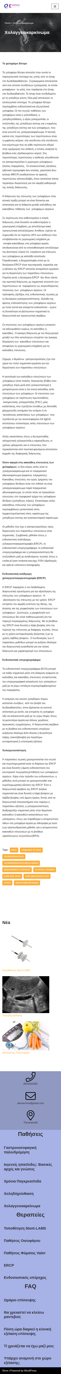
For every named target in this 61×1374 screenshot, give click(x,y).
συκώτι (7, 883)
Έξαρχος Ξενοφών (44, 870)
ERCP (14, 850)
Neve (5, 1370)
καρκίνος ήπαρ (12, 876)
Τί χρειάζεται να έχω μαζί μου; (29, 1346)
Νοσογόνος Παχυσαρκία (15, 1052)
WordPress (30, 1370)
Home (8, 23)
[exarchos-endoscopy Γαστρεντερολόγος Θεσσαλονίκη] (11, 6)
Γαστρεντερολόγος (14, 857)
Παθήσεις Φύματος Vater (25, 1253)
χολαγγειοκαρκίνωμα (26, 883)
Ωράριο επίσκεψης (20, 1300)
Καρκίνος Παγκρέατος (37, 876)
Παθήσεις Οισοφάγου (22, 1241)
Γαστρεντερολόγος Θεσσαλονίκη (21, 863)
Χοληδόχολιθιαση (12, 1015)
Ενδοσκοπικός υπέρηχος (25, 1278)
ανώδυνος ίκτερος (31, 850)
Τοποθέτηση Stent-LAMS (16, 970)
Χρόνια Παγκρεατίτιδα (22, 1181)
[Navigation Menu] (55, 6)
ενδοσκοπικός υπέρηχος (17, 870)
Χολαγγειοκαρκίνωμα (22, 1206)
